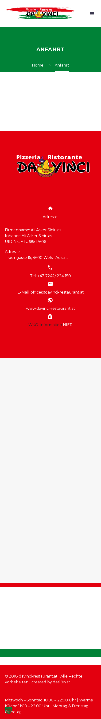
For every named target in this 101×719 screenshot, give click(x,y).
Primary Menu (92, 13)
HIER (68, 325)
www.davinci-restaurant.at (50, 308)
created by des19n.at (50, 682)
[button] (8, 710)
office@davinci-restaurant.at (57, 292)
